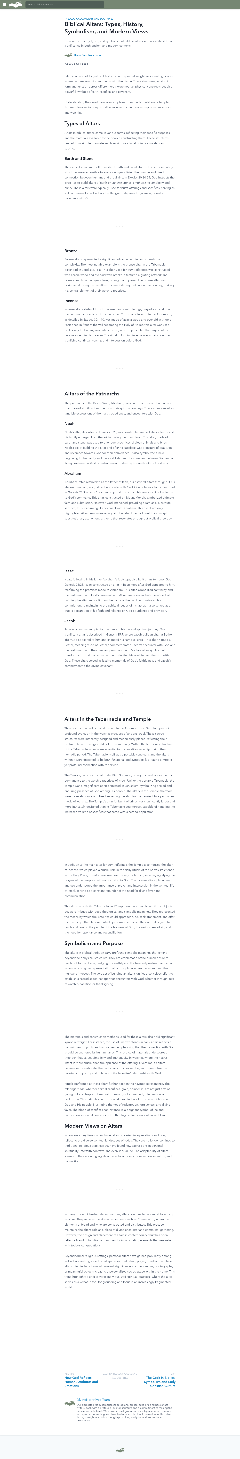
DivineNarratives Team (87, 55)
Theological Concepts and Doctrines (88, 19)
